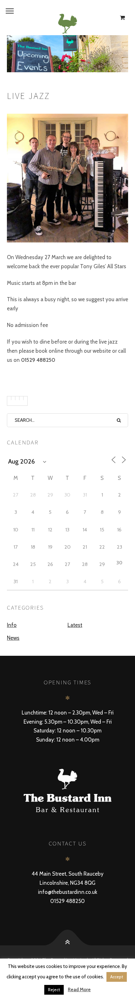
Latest (75, 625)
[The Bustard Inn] (67, 24)
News (13, 638)
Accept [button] (116, 976)
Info (12, 625)
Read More (79, 989)
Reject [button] (54, 989)
